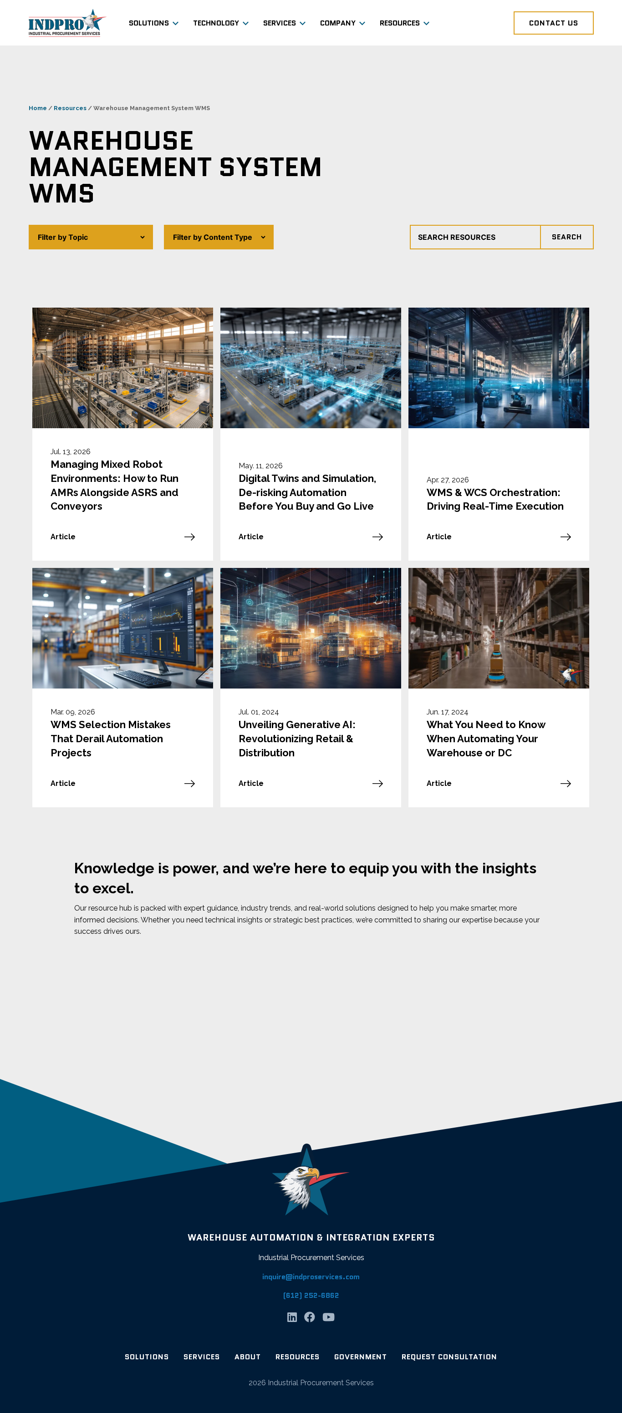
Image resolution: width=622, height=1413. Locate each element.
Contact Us (553, 23)
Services (279, 23)
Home (38, 108)
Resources (400, 23)
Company (338, 23)
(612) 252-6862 (311, 1295)
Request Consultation (449, 1357)
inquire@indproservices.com (311, 1276)
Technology (216, 23)
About (248, 1357)
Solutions (149, 23)
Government (360, 1357)
